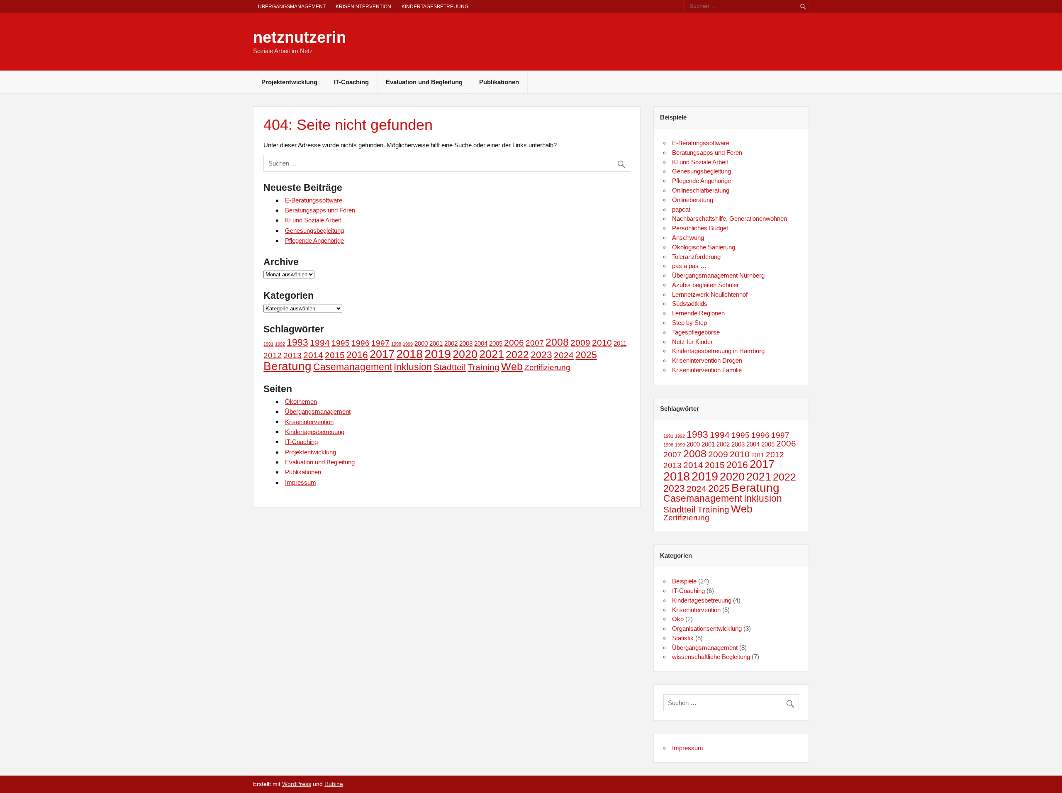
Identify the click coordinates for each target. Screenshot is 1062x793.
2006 (514, 343)
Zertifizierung (547, 367)
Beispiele (684, 581)
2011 (620, 343)
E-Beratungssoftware (313, 200)
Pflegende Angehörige (314, 240)
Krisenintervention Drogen (707, 360)
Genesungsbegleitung (314, 230)
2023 (541, 354)
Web (512, 366)
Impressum (300, 482)
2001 (436, 343)
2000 (421, 343)
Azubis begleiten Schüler (705, 284)
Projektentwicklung (289, 81)
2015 (335, 355)
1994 (320, 343)
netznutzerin (299, 37)
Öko (678, 618)
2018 (409, 354)
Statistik (683, 638)
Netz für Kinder (692, 341)
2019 (437, 354)
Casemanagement (352, 366)
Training (483, 367)
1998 (396, 344)
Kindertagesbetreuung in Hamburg (718, 350)
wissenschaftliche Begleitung (711, 656)
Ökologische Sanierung (703, 247)
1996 (360, 343)
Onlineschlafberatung (700, 190)
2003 (466, 343)
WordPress (296, 784)
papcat (681, 209)
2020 (465, 354)
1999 (408, 344)
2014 (313, 355)
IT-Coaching (351, 81)
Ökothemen (301, 401)
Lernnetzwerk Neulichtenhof (710, 294)
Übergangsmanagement (292, 7)
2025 (586, 354)
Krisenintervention (363, 7)
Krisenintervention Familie (707, 369)
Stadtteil (450, 367)
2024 (564, 355)
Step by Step (689, 322)
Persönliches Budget (700, 228)
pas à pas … (689, 265)
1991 (268, 344)
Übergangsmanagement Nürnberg (718, 275)
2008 (557, 342)
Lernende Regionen (698, 313)
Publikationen (499, 81)
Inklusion (413, 366)
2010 (602, 343)
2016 (357, 354)
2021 (491, 354)
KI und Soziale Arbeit (313, 220)
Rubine (333, 784)
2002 (451, 343)
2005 (495, 343)
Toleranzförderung (696, 256)
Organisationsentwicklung (707, 628)
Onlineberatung (692, 199)
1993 (297, 342)
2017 (382, 354)
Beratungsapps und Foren (320, 210)
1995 (340, 343)
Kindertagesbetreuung (435, 7)
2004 (480, 343)
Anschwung (688, 237)
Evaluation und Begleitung (424, 81)
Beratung (287, 366)
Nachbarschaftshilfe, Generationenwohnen (729, 218)
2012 (272, 355)
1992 (280, 344)
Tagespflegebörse (696, 332)
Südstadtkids (689, 303)
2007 (535, 343)
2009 (580, 343)
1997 (380, 343)
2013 (292, 355)
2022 (517, 354)
